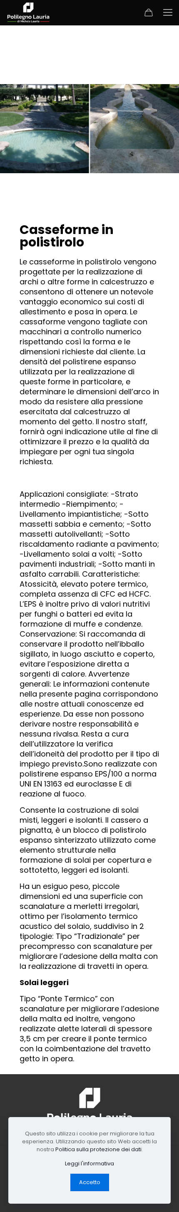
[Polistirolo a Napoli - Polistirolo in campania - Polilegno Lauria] (28, 12)
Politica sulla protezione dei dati (98, 1149)
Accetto (89, 1182)
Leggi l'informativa (89, 1163)
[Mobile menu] (168, 12)
